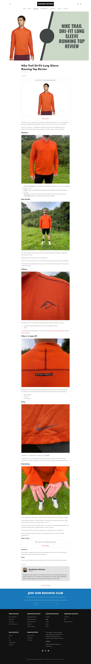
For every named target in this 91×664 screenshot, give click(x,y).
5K (9, 637)
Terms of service (61, 659)
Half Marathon (12, 642)
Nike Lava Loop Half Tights (57, 330)
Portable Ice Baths (31, 621)
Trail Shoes (11, 621)
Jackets (47, 617)
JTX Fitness (30, 640)
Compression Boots (31, 617)
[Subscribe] (55, 604)
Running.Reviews (33, 659)
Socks (47, 626)
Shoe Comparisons (13, 624)
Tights (47, 624)
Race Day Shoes (12, 617)
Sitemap (48, 641)
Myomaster (29, 637)
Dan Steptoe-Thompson (37, 569)
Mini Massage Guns (31, 619)
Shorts (47, 621)
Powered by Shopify (40, 659)
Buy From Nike (45, 118)
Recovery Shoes (31, 626)
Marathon (11, 644)
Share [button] (24, 75)
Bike (65, 619)
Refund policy (47, 659)
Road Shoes (11, 619)
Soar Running (30, 635)
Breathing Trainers (68, 621)
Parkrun (10, 635)
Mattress (29, 624)
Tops (47, 619)
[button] (10, 3)
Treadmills (66, 617)
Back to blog (46, 585)
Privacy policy (54, 659)
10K (9, 640)
